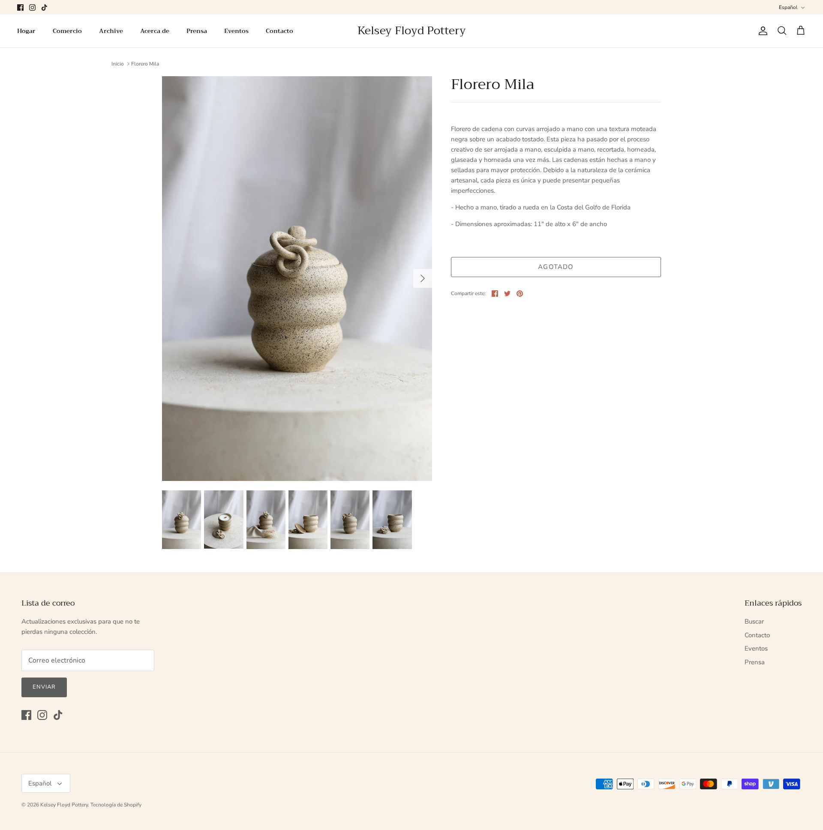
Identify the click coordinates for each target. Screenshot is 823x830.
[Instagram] (32, 7)
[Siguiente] (422, 278)
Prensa (196, 31)
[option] (297, 278)
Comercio (67, 31)
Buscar (754, 621)
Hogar (26, 31)
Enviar (44, 687)
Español (788, 7)
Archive (111, 31)
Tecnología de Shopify (115, 804)
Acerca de (154, 31)
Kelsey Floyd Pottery (64, 804)
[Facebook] (20, 7)
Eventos (236, 31)
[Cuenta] (761, 31)
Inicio (117, 63)
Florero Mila (145, 63)
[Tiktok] (44, 7)
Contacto (279, 31)
